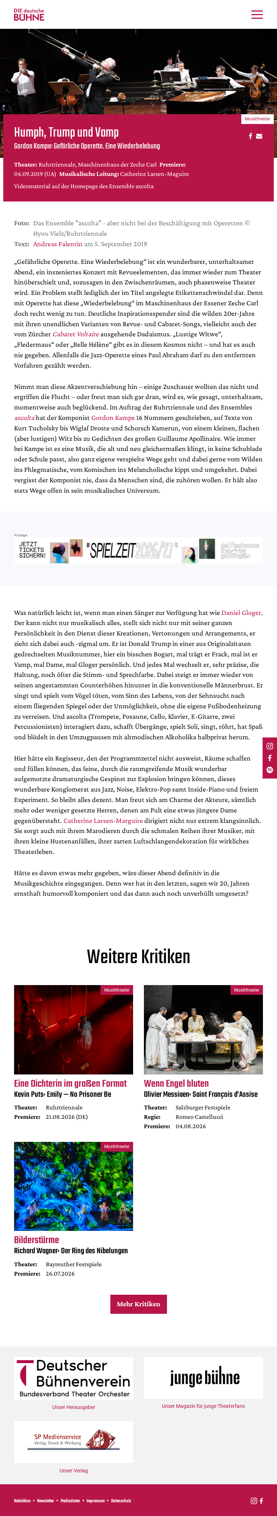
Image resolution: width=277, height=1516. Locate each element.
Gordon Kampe (113, 417)
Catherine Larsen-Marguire (103, 820)
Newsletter (45, 1501)
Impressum (96, 1501)
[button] (249, 135)
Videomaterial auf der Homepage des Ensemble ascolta (84, 186)
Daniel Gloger (241, 612)
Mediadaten (70, 1501)
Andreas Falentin (58, 244)
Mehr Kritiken (138, 1304)
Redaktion (22, 1501)
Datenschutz (121, 1501)
